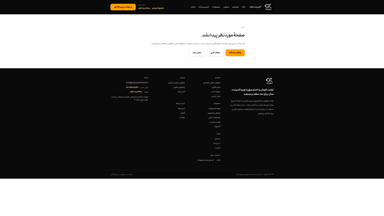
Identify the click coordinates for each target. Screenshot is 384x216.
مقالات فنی (215, 52)
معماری (235, 7)
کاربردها (181, 91)
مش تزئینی (215, 96)
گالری (183, 113)
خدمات (217, 138)
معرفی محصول (214, 113)
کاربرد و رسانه (204, 7)
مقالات (182, 117)
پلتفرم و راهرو (179, 87)
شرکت (193, 7)
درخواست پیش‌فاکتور (123, 7)
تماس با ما (197, 52)
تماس (217, 147)
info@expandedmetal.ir (137, 82)
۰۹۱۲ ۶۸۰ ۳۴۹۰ (144, 8)
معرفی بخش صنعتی (176, 82)
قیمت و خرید (215, 122)
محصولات (216, 7)
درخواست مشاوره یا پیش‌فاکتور (121, 174)
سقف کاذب (215, 91)
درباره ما (216, 143)
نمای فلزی (216, 87)
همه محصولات (214, 108)
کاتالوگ (217, 126)
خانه (244, 7)
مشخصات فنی (214, 117)
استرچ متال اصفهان (206, 160)
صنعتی (226, 7)
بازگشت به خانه (235, 52)
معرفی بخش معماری (211, 82)
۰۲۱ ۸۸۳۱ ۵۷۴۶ (158, 8)
